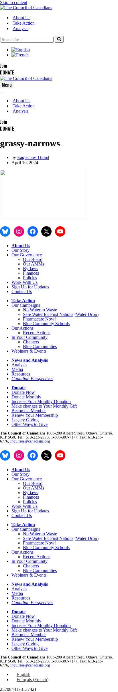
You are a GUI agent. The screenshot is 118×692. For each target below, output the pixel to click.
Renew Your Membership (34, 415)
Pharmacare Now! (39, 318)
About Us (21, 17)
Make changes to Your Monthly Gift (44, 406)
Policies (30, 277)
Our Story (20, 250)
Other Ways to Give (29, 424)
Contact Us (21, 291)
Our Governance (26, 254)
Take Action (24, 23)
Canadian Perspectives (32, 378)
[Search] (59, 39)
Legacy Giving (25, 419)
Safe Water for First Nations (48, 314)
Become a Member (28, 410)
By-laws (30, 268)
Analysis (20, 28)
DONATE (7, 72)
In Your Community (29, 337)
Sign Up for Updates (30, 286)
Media (17, 369)
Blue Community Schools (46, 323)
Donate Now (23, 392)
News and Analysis (29, 360)
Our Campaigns (25, 305)
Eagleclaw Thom (32, 157)
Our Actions (22, 328)
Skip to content (13, 2)
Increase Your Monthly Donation (41, 401)
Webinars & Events (28, 351)
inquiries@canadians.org (30, 441)
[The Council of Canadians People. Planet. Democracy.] (26, 7)
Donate (18, 387)
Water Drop (86, 314)
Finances (31, 273)
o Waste (50, 309)
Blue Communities (40, 346)
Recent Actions (36, 332)
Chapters (31, 341)
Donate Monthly (26, 396)
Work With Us (24, 282)
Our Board (32, 259)
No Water (32, 309)
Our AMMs (33, 264)
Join (3, 65)
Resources (20, 373)
